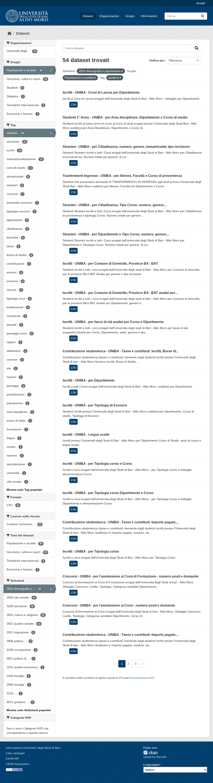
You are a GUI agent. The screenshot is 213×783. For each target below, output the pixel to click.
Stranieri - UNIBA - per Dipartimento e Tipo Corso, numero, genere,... (116, 234)
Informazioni (149, 16)
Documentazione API (141, 678)
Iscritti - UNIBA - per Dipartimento (89, 380)
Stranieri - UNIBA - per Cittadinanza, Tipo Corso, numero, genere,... (115, 205)
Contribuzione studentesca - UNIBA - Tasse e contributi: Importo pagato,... (121, 522)
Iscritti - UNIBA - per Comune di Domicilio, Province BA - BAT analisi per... (120, 293)
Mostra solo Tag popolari (24, 489)
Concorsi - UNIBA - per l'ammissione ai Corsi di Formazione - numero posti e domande (130, 576)
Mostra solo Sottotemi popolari (29, 710)
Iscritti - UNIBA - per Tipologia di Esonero (95, 405)
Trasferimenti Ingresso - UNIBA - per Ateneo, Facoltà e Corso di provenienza (122, 175)
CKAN (150, 752)
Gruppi (129, 16)
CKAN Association (17, 764)
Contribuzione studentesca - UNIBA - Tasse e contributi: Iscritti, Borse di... (120, 351)
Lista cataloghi (15, 753)
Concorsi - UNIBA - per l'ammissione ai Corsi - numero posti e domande (119, 605)
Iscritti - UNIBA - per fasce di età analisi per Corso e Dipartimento (113, 322)
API (121, 678)
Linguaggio (151, 764)
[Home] (9, 33)
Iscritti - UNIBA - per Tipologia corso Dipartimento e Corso (108, 493)
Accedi (200, 3)
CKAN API (12, 758)
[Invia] (202, 16)
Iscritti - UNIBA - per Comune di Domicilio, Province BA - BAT (110, 263)
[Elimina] (122, 71)
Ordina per (156, 60)
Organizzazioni (109, 16)
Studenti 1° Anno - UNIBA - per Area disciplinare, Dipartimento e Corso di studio (125, 117)
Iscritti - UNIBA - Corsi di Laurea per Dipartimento (101, 92)
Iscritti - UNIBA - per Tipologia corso (91, 551)
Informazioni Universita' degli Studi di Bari (33, 747)
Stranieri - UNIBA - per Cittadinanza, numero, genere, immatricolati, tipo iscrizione (126, 146)
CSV (73, 104)
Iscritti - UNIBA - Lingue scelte (86, 434)
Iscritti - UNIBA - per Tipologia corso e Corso (97, 463)
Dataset (88, 16)
